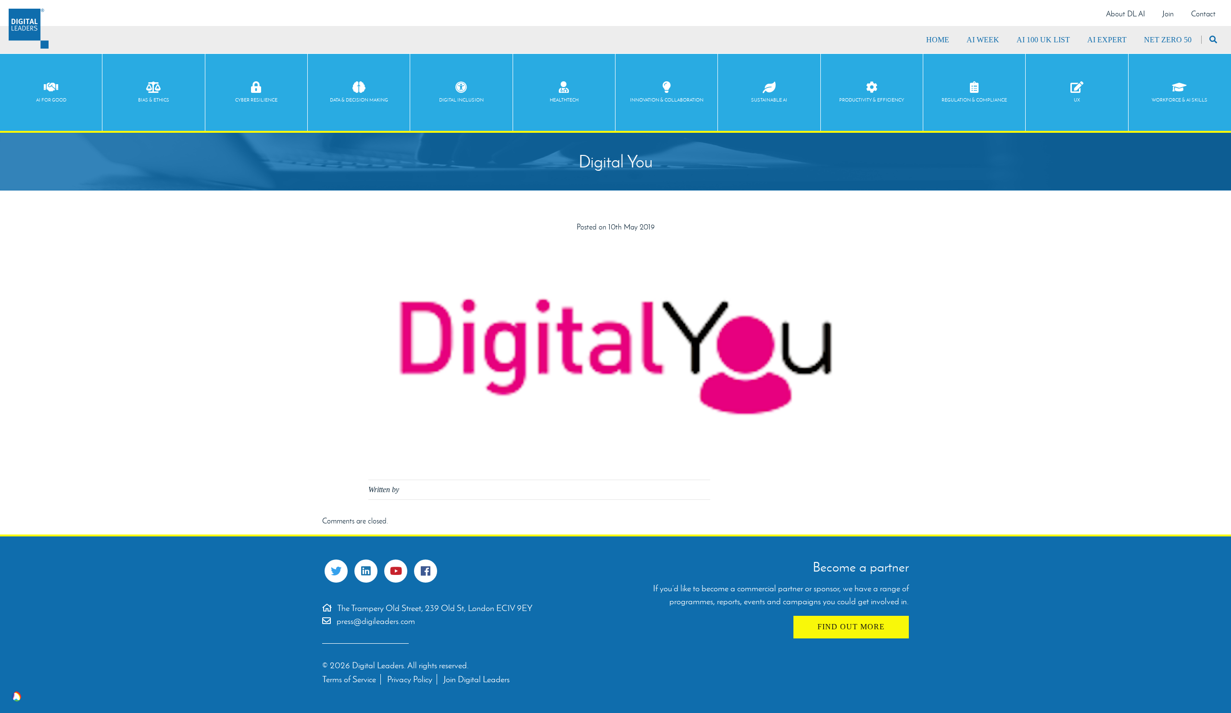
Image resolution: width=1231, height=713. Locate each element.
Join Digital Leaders (476, 679)
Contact (1203, 13)
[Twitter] (336, 571)
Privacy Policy (409, 679)
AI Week (983, 40)
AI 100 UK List (1043, 40)
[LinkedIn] (365, 571)
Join (1168, 13)
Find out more (851, 627)
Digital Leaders (29, 29)
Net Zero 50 (1168, 40)
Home (937, 40)
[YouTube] (395, 571)
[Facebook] (425, 571)
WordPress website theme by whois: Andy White (16, 696)
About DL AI (1125, 13)
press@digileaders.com (376, 621)
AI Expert (1107, 40)
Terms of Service (349, 679)
